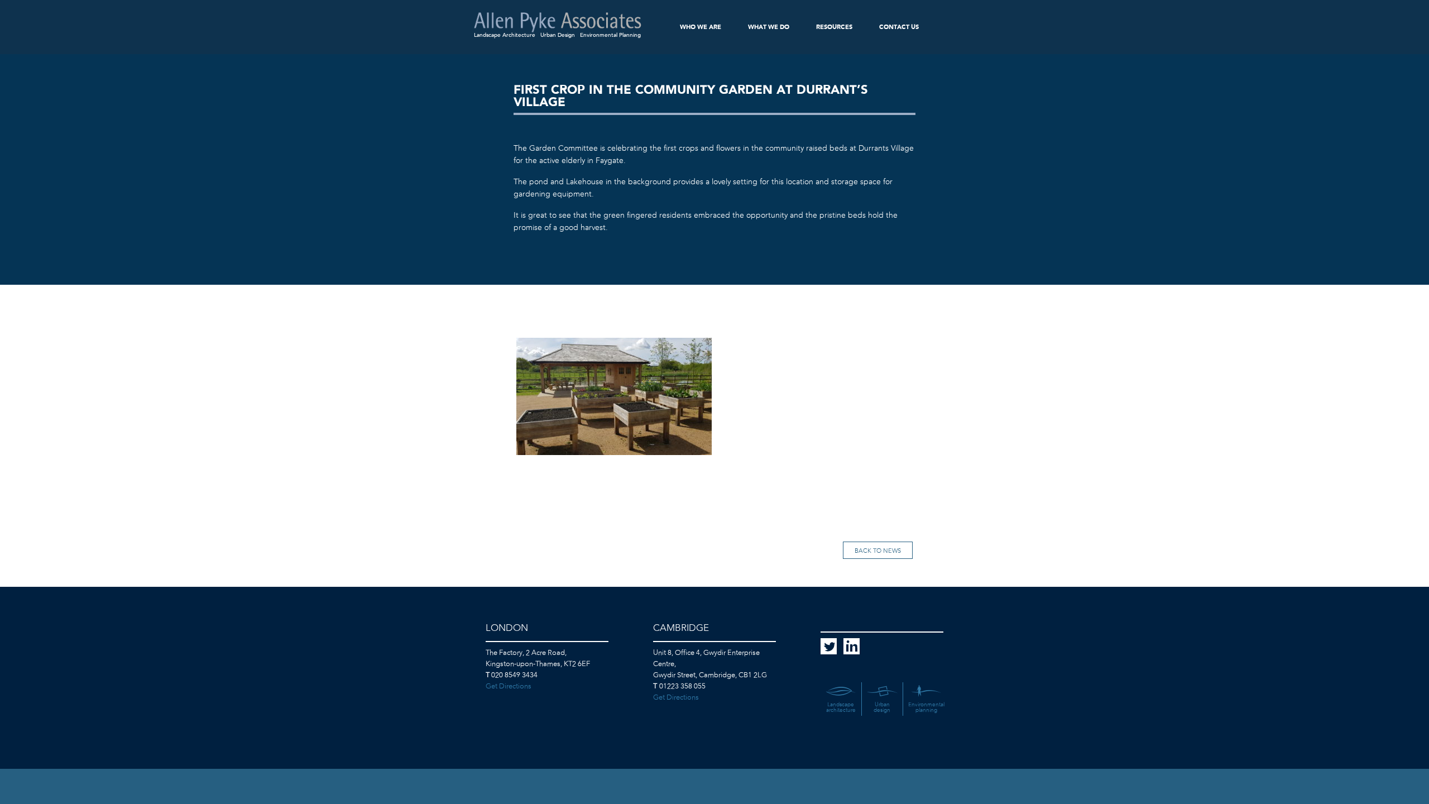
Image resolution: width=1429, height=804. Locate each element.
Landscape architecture (841, 707)
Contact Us (899, 27)
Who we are (700, 27)
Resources (834, 27)
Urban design (882, 707)
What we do (768, 27)
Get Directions (508, 686)
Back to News (878, 551)
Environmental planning (926, 707)
